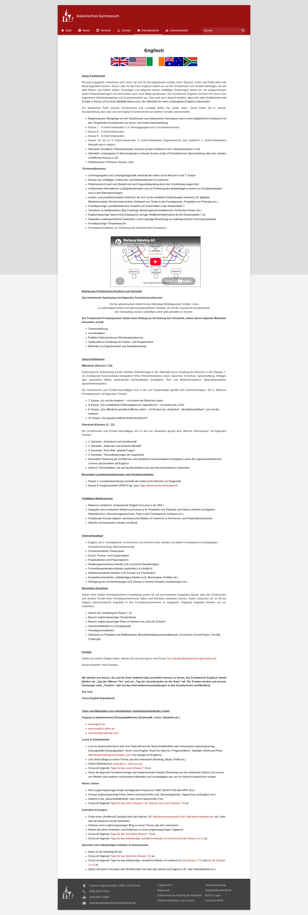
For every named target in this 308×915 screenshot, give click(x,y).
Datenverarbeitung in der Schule (175, 900)
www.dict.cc (120, 763)
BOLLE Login (213, 895)
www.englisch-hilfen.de (101, 728)
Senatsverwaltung (215, 885)
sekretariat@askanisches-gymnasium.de (112, 903)
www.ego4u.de (96, 724)
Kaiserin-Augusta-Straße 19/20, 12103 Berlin (115, 885)
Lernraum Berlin (214, 900)
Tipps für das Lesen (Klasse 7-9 (128, 768)
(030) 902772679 (99, 891)
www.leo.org (135, 763)
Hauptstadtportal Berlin (218, 890)
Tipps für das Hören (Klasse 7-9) (128, 803)
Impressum (163, 890)
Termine (103, 30)
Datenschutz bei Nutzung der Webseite (179, 895)
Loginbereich (164, 885)
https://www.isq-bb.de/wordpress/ (159, 485)
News (84, 30)
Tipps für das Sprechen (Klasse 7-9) (130, 856)
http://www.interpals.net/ (200, 816)
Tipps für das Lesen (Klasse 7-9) (166, 803)
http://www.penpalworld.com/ (169, 816)
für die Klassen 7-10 (190, 860)
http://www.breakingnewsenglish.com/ (109, 755)
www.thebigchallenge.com (103, 733)
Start (66, 30)
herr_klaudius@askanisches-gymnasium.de (192, 658)
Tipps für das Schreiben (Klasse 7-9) (131, 834)
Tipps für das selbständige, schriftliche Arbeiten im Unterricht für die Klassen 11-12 (157, 838)
